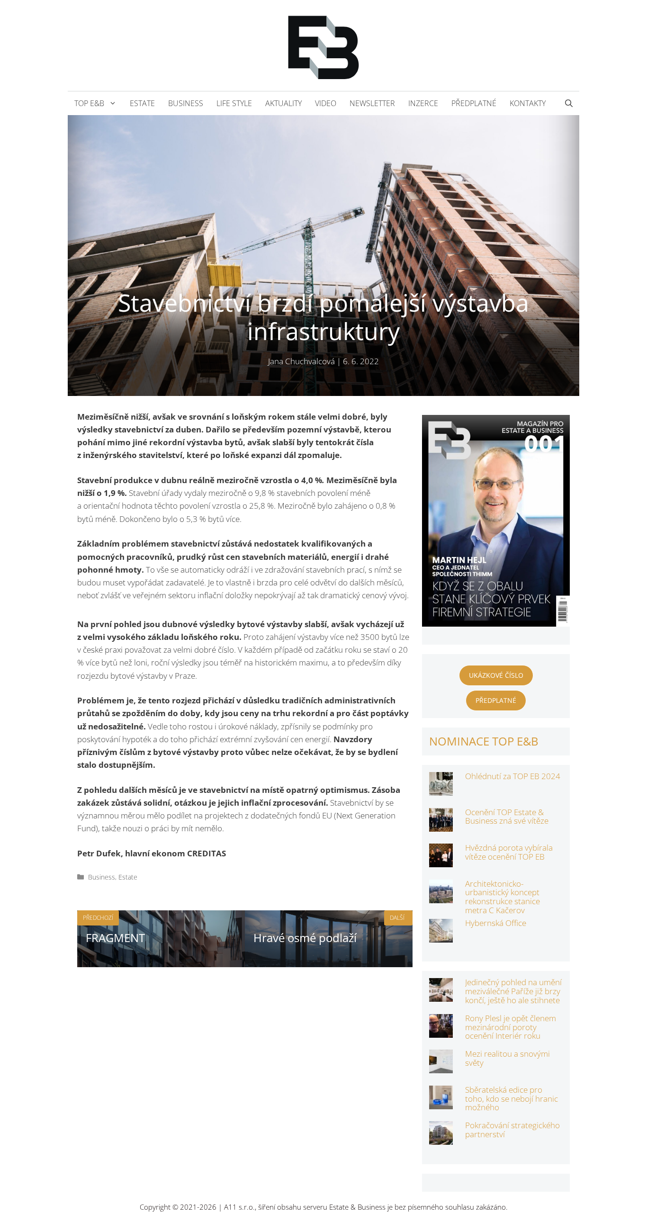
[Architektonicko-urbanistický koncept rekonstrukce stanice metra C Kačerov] (441, 896)
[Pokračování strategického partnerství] (441, 1138)
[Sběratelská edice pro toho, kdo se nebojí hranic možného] (441, 1102)
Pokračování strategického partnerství (512, 1130)
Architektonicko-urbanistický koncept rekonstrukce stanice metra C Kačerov (502, 897)
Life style (234, 103)
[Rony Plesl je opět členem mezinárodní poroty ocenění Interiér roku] (441, 1031)
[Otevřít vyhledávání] (568, 103)
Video (325, 103)
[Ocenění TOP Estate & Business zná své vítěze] (441, 824)
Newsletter (372, 103)
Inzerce (423, 103)
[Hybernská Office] (441, 936)
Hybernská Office (495, 922)
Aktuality (283, 103)
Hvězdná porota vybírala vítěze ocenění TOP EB (509, 852)
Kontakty (528, 103)
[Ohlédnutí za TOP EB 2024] (441, 789)
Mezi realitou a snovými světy (507, 1058)
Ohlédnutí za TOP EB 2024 (512, 776)
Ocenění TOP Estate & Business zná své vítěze (506, 817)
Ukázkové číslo (496, 675)
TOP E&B (89, 103)
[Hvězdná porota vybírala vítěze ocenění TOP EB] (441, 860)
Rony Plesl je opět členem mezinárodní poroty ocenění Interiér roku (510, 1027)
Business (185, 103)
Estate (142, 103)
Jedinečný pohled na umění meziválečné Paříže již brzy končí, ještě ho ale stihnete (513, 991)
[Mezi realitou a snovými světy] (441, 1066)
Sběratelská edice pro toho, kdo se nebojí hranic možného (511, 1098)
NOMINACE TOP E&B (484, 741)
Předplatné (473, 103)
